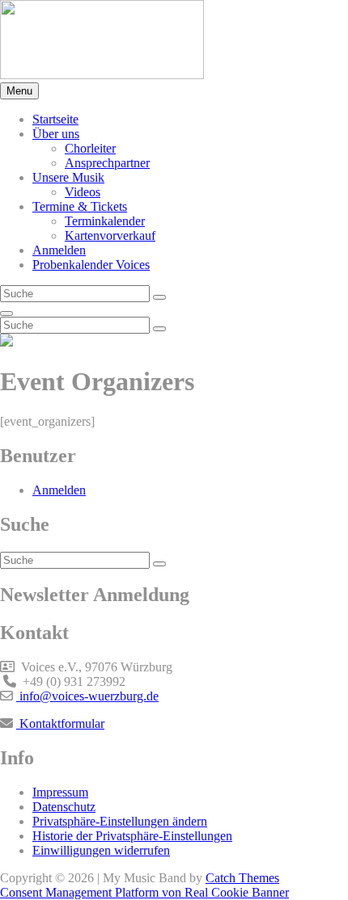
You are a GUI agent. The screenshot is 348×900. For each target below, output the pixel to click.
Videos (82, 192)
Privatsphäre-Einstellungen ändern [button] (119, 821)
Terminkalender (105, 221)
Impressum (60, 792)
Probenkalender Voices (91, 264)
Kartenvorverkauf (110, 235)
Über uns (55, 134)
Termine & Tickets (79, 206)
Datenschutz (63, 807)
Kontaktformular (60, 723)
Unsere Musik (68, 177)
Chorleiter (90, 148)
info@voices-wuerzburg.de (87, 696)
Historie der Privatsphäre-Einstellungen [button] (132, 836)
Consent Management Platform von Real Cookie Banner (144, 892)
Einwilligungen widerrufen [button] (101, 850)
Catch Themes (242, 878)
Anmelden (59, 250)
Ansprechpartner (107, 163)
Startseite (55, 119)
